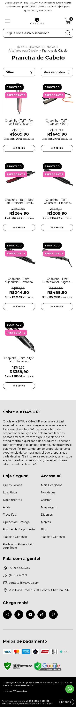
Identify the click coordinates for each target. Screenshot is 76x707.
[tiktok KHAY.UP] (41, 614)
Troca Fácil (10, 514)
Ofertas (46, 500)
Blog (44, 529)
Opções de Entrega (16, 522)
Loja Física (10, 492)
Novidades (48, 492)
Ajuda (7, 507)
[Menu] (7, 21)
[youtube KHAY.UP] (30, 614)
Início (20, 47)
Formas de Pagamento (19, 529)
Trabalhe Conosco (15, 537)
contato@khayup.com (24, 582)
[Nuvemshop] (15, 691)
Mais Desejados (51, 485)
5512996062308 (19, 568)
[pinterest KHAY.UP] (53, 614)
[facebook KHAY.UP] (18, 614)
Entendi (66, 702)
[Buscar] (68, 33)
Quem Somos (12, 485)
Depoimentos (12, 500)
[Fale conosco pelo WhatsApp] (69, 689)
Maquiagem (49, 507)
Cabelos (50, 47)
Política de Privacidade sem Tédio (18, 545)
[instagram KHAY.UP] (7, 614)
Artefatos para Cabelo (23, 50)
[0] (68, 22)
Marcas (46, 522)
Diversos (34, 47)
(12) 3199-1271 (18, 575)
